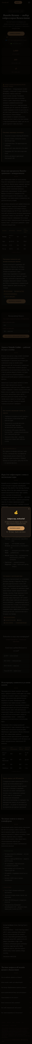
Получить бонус (15, 528)
